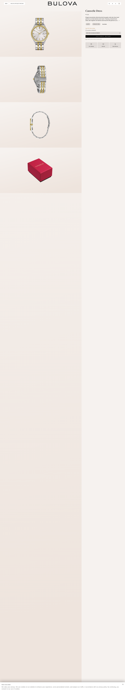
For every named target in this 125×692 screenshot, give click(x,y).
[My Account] (115, 3)
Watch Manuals (115, 46)
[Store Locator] (112, 3)
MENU (6, 3)
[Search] (109, 3)
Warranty (103, 46)
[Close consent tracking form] (123, 684)
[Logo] (62, 4)
